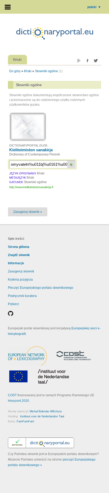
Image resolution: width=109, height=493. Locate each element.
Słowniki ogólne (46, 71)
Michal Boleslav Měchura (46, 411)
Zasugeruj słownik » (27, 212)
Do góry (15, 71)
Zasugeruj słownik (21, 271)
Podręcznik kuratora (22, 296)
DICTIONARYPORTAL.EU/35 (28, 145)
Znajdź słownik (19, 255)
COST (12, 395)
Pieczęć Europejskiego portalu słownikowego (40, 288)
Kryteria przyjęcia (20, 279)
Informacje (16, 263)
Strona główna (18, 247)
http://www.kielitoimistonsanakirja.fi (31, 187)
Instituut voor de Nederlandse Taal (42, 416)
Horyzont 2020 (18, 401)
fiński (27, 71)
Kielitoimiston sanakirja (31, 150)
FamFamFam (25, 421)
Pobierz (13, 304)
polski (94, 7)
